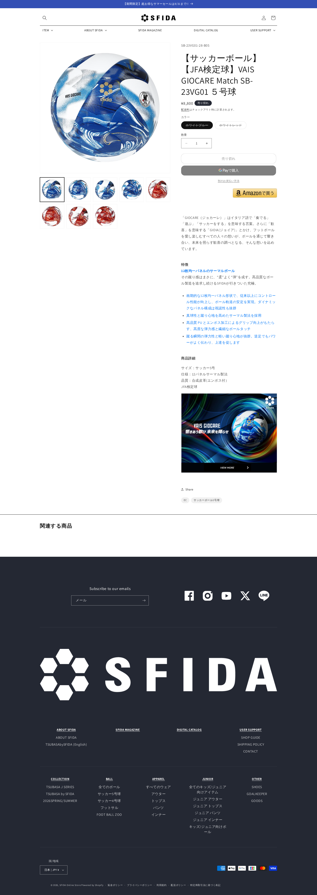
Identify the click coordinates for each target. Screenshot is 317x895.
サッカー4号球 (109, 801)
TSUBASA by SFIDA (60, 794)
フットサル (109, 807)
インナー (158, 814)
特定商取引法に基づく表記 (205, 885)
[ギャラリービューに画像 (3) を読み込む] (105, 189)
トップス (158, 801)
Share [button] (189, 489)
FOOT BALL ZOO (109, 814)
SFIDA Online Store (70, 885)
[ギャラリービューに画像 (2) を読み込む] (78, 189)
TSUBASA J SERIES (60, 787)
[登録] (144, 600)
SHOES (257, 787)
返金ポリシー (115, 885)
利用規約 (162, 885)
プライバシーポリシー (139, 885)
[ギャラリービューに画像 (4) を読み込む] (131, 189)
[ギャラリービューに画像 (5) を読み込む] (158, 189)
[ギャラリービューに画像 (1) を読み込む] (52, 189)
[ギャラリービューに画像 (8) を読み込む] (105, 216)
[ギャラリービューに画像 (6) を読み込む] (52, 216)
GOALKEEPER (257, 794)
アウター (158, 794)
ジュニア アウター (207, 799)
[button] (44, 18)
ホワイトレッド (232, 126)
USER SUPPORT (251, 730)
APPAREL (158, 779)
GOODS (257, 801)
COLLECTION (60, 779)
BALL (109, 779)
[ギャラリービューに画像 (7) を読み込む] (78, 216)
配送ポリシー (178, 885)
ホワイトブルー (198, 126)
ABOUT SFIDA (66, 730)
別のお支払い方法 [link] (228, 180)
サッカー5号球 (109, 794)
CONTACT (250, 751)
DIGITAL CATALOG (189, 730)
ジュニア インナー (207, 820)
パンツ (158, 807)
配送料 (185, 109)
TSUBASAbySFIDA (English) (66, 744)
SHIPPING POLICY (250, 744)
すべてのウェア (158, 787)
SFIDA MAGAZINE (128, 730)
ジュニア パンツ (208, 813)
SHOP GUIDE (250, 737)
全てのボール (109, 787)
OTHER (257, 779)
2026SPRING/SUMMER (60, 801)
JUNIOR (207, 779)
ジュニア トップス (207, 806)
